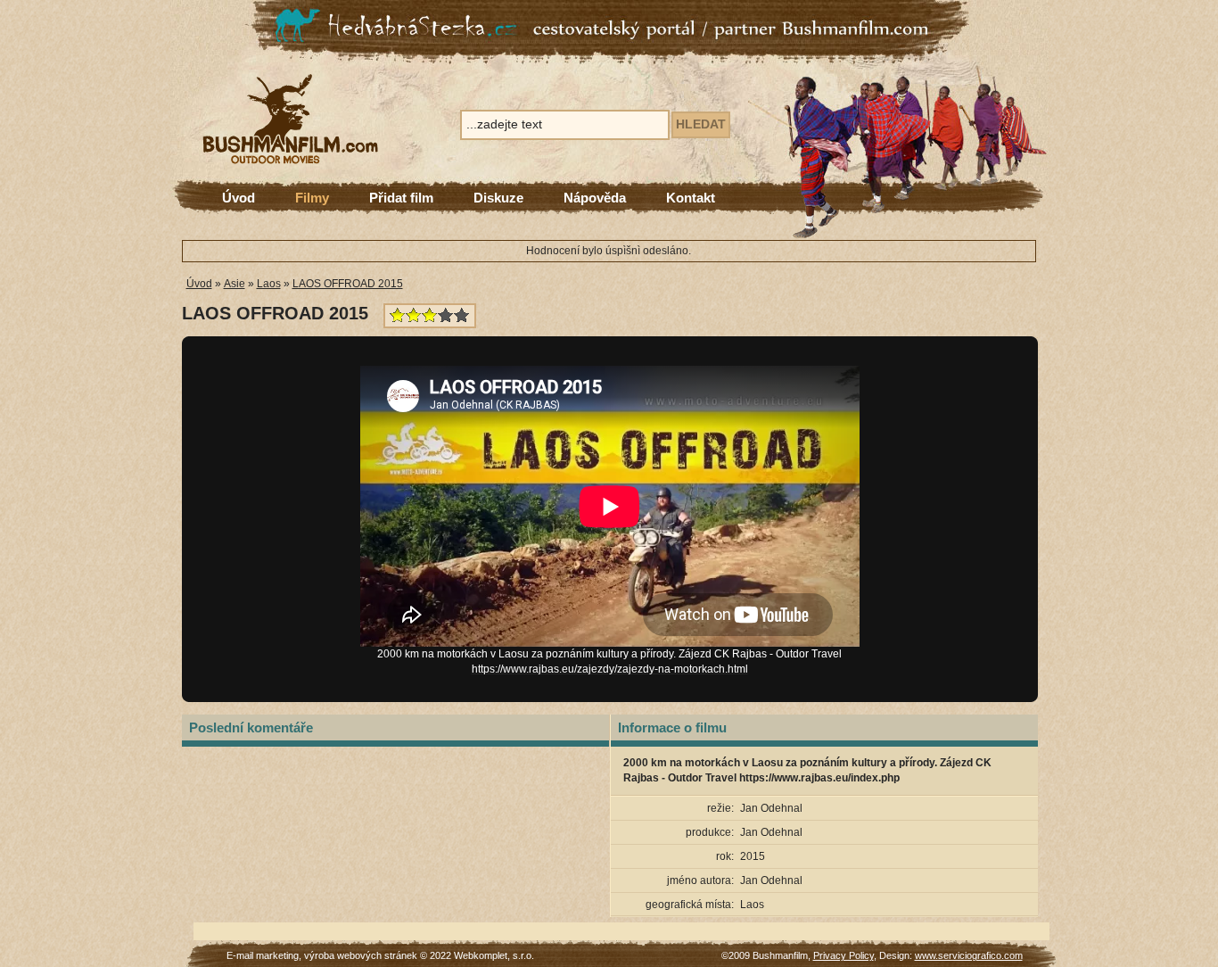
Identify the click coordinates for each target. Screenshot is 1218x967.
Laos (269, 283)
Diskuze (498, 197)
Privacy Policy (843, 955)
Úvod (238, 197)
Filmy (312, 197)
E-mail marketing (262, 955)
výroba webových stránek (360, 955)
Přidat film (401, 197)
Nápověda (595, 197)
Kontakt (690, 197)
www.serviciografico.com (969, 955)
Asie (234, 283)
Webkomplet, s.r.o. (494, 955)
